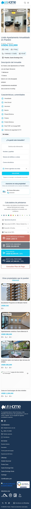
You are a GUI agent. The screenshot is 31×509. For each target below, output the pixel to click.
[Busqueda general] (25, 2)
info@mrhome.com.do (9, 428)
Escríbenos (6, 437)
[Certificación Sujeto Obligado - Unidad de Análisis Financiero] (8, 485)
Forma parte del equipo (7, 450)
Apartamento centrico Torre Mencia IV (14, 331)
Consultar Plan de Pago (15, 266)
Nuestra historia (5, 444)
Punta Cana (4, 464)
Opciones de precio (10, 220)
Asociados (4, 447)
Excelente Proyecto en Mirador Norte (14, 303)
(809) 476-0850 (7, 431)
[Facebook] (2, 421)
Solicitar (15, 173)
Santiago (4, 474)
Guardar (22, 10)
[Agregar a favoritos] (27, 285)
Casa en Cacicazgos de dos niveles (13, 390)
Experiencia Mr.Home (6, 454)
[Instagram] (5, 421)
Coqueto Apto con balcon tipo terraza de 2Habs (15, 361)
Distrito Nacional (6, 461)
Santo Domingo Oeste (7, 471)
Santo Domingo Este (7, 468)
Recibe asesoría (7, 434)
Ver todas (6, 134)
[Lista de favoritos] (9, 503)
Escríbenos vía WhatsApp (22, 503)
